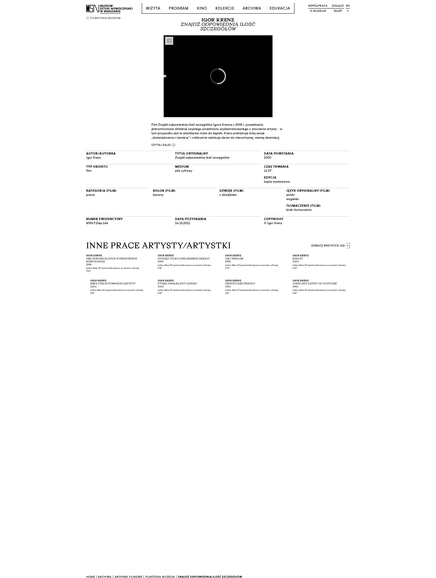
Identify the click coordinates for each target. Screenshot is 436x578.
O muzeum (318, 10)
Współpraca (318, 5)
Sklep (338, 10)
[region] (218, 76)
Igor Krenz (218, 20)
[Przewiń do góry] (427, 575)
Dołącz (338, 5)
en (348, 5)
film (88, 170)
